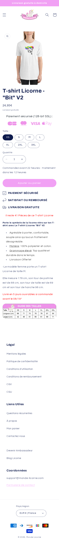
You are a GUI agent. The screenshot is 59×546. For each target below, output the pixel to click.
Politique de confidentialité (22, 361)
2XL (20, 145)
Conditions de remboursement (24, 376)
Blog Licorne (14, 458)
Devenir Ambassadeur (20, 450)
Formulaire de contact (21, 485)
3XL (33, 145)
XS (8, 137)
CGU (9, 392)
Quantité (7, 152)
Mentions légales (16, 354)
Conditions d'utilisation (20, 369)
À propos (12, 421)
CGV (9, 384)
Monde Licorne (33, 537)
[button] (4, 15)
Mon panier (13, 428)
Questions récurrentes (19, 413)
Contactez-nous (16, 436)
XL (7, 145)
